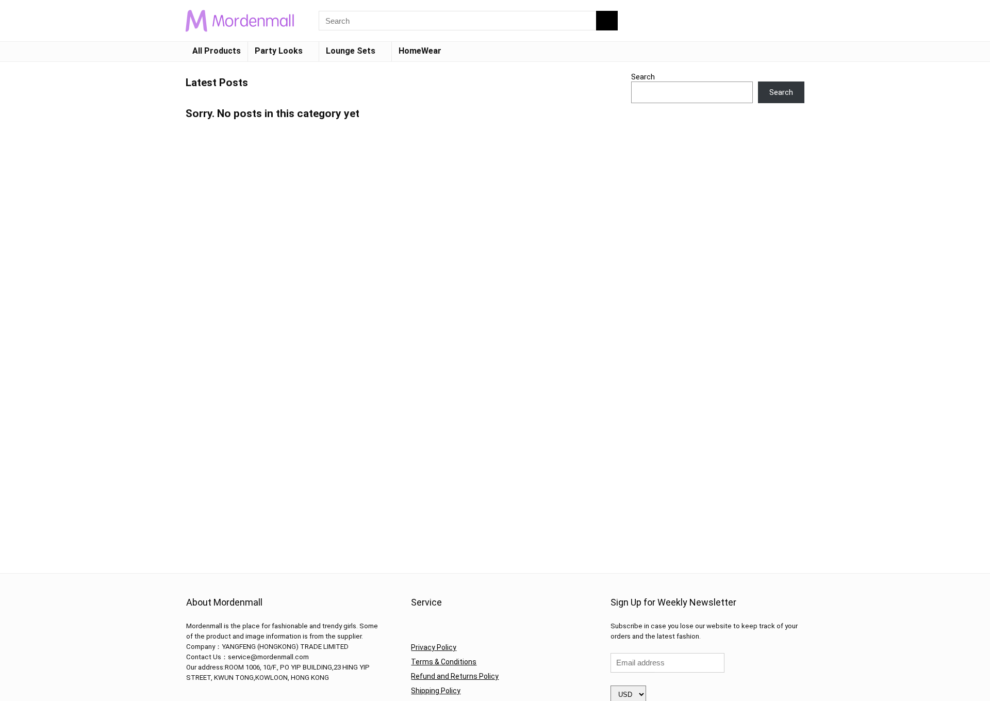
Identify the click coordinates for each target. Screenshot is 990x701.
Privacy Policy (433, 647)
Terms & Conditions (443, 662)
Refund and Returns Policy (455, 676)
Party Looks (279, 51)
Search (643, 76)
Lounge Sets (350, 51)
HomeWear (420, 51)
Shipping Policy (435, 691)
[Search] (607, 20)
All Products (216, 51)
